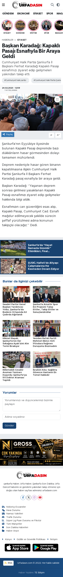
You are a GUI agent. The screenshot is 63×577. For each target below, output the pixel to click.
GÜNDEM (8, 13)
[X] (28, 497)
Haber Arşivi (12, 531)
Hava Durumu (13, 510)
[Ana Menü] (3, 5)
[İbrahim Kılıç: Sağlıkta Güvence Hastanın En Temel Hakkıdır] (47, 359)
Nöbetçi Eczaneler (16, 507)
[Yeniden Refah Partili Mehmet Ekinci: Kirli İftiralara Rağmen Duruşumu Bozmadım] (47, 328)
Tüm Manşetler (14, 524)
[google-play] (45, 548)
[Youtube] (40, 497)
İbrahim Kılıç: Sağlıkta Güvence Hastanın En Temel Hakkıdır (45, 372)
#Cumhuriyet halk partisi (15, 80)
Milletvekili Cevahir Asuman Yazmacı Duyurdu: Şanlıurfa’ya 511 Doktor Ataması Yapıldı (15, 375)
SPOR (49, 13)
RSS (9, 563)
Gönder (9, 425)
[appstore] (18, 548)
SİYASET (38, 13)
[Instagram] (34, 497)
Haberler (7, 40)
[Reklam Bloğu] (31, 452)
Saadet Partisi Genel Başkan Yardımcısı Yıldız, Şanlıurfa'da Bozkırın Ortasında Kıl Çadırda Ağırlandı (15, 309)
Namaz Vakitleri (14, 513)
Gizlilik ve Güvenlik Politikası (31, 539)
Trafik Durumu (13, 517)
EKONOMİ (23, 13)
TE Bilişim (39, 572)
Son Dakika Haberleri (17, 527)
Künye (8, 539)
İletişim (53, 539)
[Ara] (52, 5)
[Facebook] (23, 497)
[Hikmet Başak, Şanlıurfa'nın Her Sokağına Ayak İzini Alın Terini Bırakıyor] (16, 328)
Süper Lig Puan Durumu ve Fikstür (23, 520)
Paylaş (9, 134)
